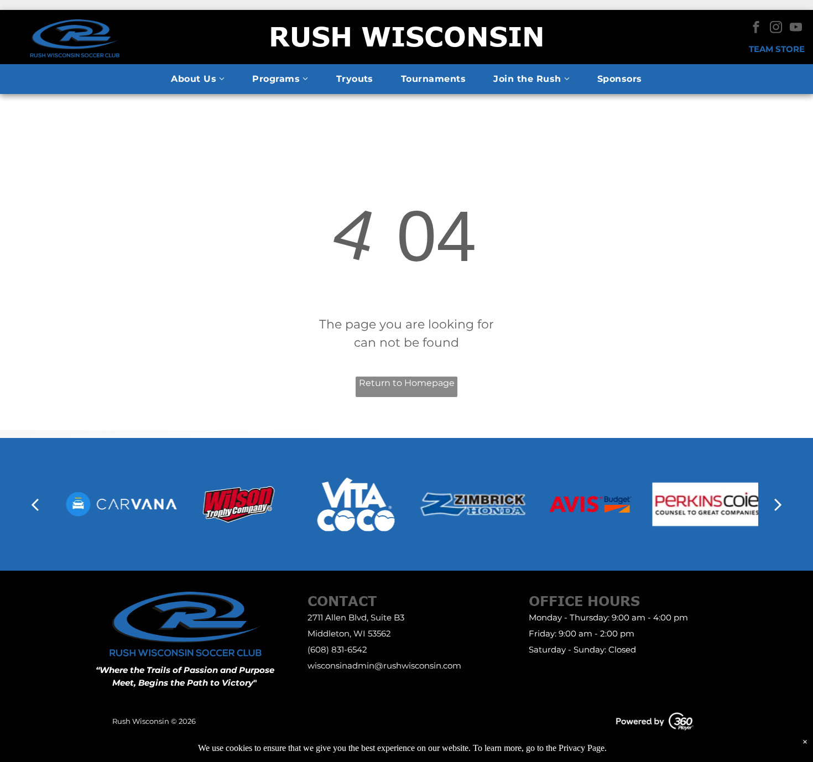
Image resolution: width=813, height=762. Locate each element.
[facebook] (756, 28)
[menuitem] (197, 79)
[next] (778, 504)
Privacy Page (581, 748)
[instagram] (776, 28)
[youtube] (796, 28)
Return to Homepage (407, 383)
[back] (35, 504)
